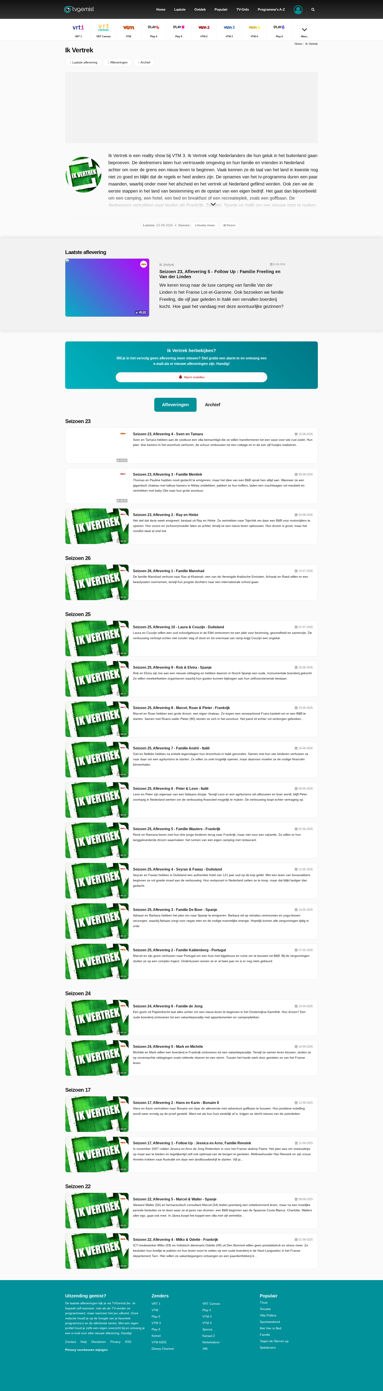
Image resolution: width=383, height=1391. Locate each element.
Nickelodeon (211, 1342)
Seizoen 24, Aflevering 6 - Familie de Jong (168, 1006)
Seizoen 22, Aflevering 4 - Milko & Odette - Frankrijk (175, 1239)
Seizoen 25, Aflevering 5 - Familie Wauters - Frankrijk (176, 829)
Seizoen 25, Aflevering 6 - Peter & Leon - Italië (171, 788)
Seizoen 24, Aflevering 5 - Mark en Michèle (168, 1046)
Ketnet (156, 1336)
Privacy (115, 1342)
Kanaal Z (208, 1336)
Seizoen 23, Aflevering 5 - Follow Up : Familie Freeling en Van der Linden (219, 274)
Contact (70, 1342)
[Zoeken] (313, 9)
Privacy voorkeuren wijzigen (86, 1350)
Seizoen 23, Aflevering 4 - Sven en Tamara (168, 434)
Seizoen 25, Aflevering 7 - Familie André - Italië (171, 748)
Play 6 (156, 1329)
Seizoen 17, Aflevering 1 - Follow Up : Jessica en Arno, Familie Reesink (192, 1143)
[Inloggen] (298, 9)
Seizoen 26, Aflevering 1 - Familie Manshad (168, 571)
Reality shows (206, 225)
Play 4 (206, 1310)
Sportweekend (270, 1322)
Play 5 (156, 1316)
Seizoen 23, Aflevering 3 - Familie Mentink (167, 474)
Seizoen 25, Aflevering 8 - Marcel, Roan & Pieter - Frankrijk (181, 708)
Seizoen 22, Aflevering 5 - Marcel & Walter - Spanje (175, 1199)
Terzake (265, 1309)
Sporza (207, 1329)
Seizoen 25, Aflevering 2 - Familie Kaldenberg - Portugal (179, 950)
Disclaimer (98, 1342)
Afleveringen (175, 404)
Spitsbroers (268, 1347)
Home (298, 43)
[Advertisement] (191, 108)
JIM (204, 1348)
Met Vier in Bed (270, 1328)
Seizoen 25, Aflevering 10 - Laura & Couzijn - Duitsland (178, 627)
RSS (128, 1342)
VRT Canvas (211, 1303)
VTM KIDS (159, 1342)
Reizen (230, 225)
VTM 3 (156, 1323)
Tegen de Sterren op (274, 1341)
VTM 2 (207, 1316)
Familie (265, 1334)
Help (83, 1342)
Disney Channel (163, 1348)
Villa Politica (268, 1315)
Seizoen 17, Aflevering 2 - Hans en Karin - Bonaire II (176, 1103)
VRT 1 (156, 1303)
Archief (212, 404)
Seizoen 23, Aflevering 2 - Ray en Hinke (165, 515)
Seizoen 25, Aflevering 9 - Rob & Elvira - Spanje (172, 667)
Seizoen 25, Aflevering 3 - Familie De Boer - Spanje (175, 910)
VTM (155, 1310)
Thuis (264, 1302)
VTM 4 (207, 1323)
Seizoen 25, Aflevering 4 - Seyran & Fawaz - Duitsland (177, 869)
